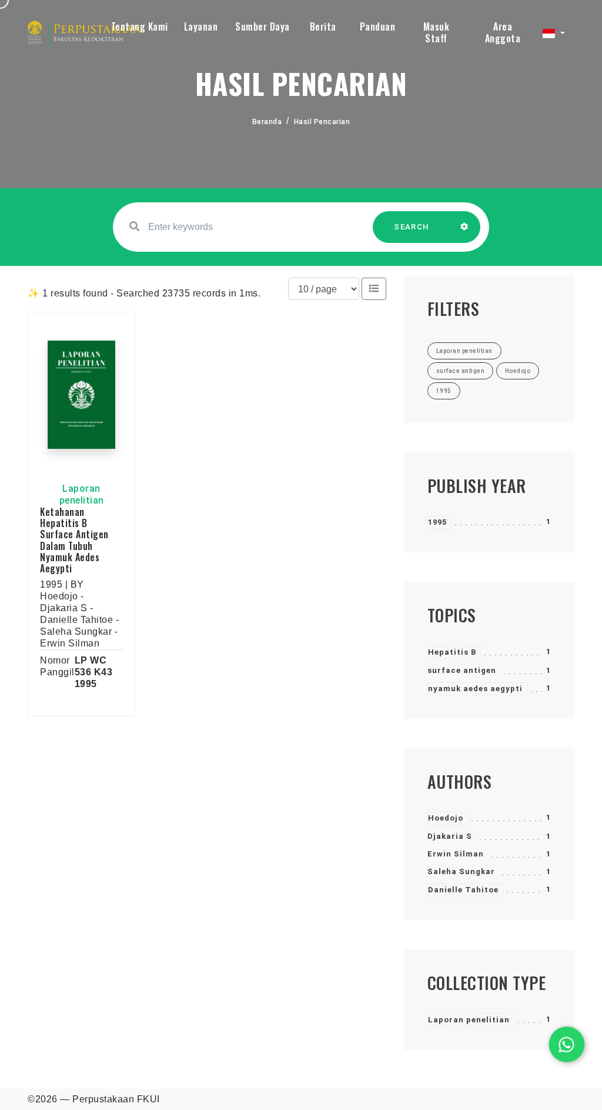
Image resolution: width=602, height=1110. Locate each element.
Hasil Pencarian (322, 122)
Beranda (267, 122)
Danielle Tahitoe (463, 889)
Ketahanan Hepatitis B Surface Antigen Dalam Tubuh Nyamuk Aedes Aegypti (74, 540)
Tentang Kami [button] (139, 26)
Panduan (378, 26)
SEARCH (411, 226)
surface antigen (461, 670)
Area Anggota (503, 32)
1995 (437, 522)
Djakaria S (449, 836)
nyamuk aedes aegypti (475, 688)
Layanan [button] (201, 26)
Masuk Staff (436, 32)
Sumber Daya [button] (262, 26)
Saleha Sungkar (461, 871)
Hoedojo (445, 818)
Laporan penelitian (469, 1019)
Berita (323, 26)
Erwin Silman (455, 853)
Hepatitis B (452, 652)
